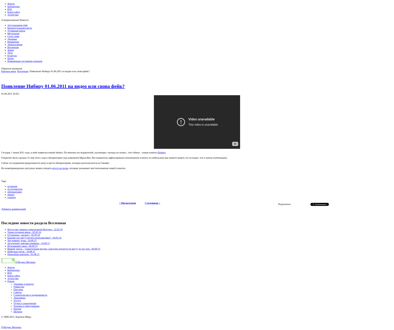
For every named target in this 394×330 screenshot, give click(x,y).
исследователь (14, 189)
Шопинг (18, 311)
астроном (12, 186)
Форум (11, 267)
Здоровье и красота (24, 284)
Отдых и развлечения (25, 303)
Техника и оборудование (27, 306)
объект (10, 194)
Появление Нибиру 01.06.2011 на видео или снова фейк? (63, 86)
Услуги (17, 300)
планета (11, 197)
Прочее (17, 309)
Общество (19, 286)
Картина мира (8, 71)
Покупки (18, 289)
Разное (10, 281)
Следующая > (152, 203)
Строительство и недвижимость (30, 295)
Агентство (12, 278)
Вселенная (22, 71)
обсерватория (14, 192)
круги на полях (60, 168)
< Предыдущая (127, 203)
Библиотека (13, 270)
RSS (9, 273)
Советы (18, 292)
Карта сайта (13, 275)
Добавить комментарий (13, 209)
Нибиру (162, 152)
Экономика (19, 298)
